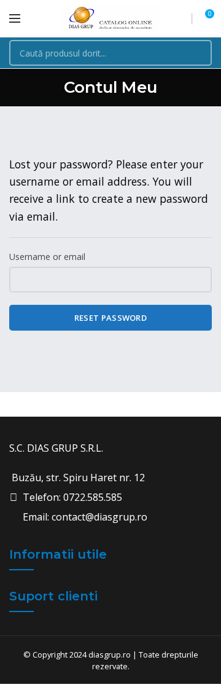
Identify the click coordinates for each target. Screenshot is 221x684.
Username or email (47, 256)
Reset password (110, 317)
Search (195, 53)
